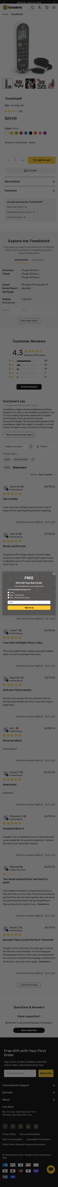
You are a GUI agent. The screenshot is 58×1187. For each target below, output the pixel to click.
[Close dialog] (54, 573)
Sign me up (29, 608)
